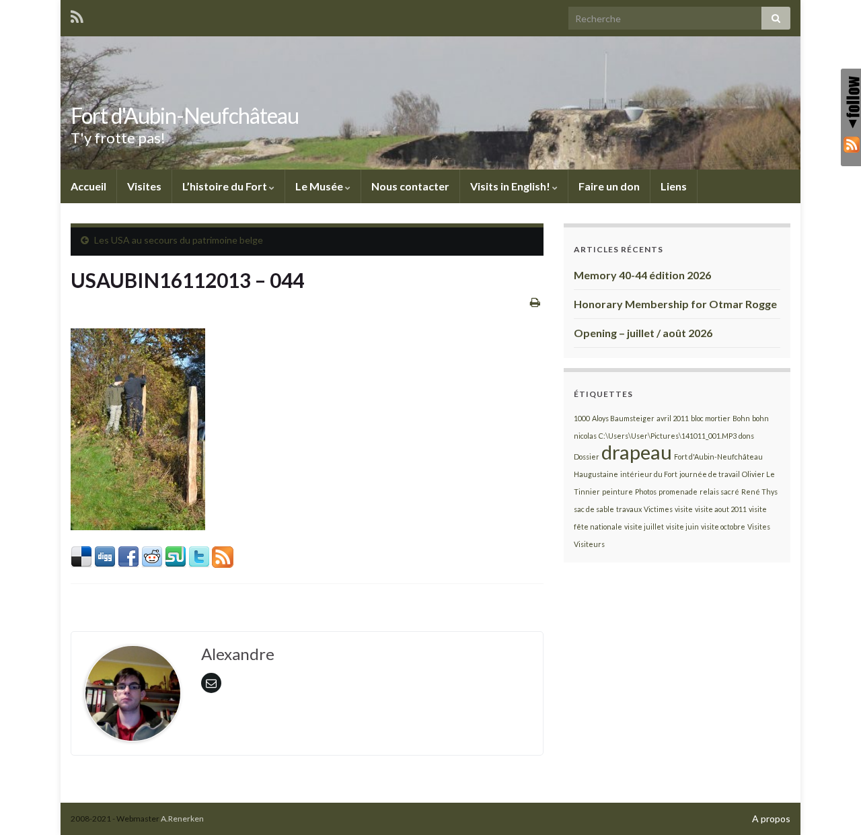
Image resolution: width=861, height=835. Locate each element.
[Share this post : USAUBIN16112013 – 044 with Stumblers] (175, 555)
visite (684, 509)
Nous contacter (410, 186)
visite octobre (723, 526)
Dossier (586, 456)
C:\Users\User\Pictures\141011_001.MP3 (668, 435)
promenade (678, 491)
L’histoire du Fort (225, 186)
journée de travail (709, 474)
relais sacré (719, 491)
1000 (582, 418)
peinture (617, 491)
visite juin (682, 526)
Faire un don (609, 186)
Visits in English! (511, 186)
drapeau (636, 452)
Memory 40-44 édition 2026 (642, 274)
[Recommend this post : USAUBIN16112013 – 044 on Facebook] (128, 555)
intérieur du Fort (648, 474)
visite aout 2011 (721, 509)
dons (746, 435)
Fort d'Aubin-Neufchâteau (185, 115)
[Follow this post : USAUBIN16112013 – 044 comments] (222, 555)
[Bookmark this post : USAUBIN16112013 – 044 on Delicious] (81, 555)
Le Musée (320, 186)
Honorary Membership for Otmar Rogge (675, 303)
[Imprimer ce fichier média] (535, 301)
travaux (629, 509)
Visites (144, 186)
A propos (771, 818)
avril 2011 (673, 418)
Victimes (658, 509)
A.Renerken (182, 818)
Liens (674, 186)
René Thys (759, 491)
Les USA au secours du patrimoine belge (178, 240)
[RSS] (851, 144)
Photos (646, 491)
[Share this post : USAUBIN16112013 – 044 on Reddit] (152, 555)
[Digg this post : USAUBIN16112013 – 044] (105, 555)
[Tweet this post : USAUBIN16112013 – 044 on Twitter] (199, 555)
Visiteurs (589, 544)
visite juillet (644, 526)
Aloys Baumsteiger (623, 418)
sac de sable (594, 509)
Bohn (741, 418)
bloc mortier (711, 418)
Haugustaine (596, 474)
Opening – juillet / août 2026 (643, 332)
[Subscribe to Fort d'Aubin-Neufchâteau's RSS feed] (77, 14)
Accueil (88, 186)
